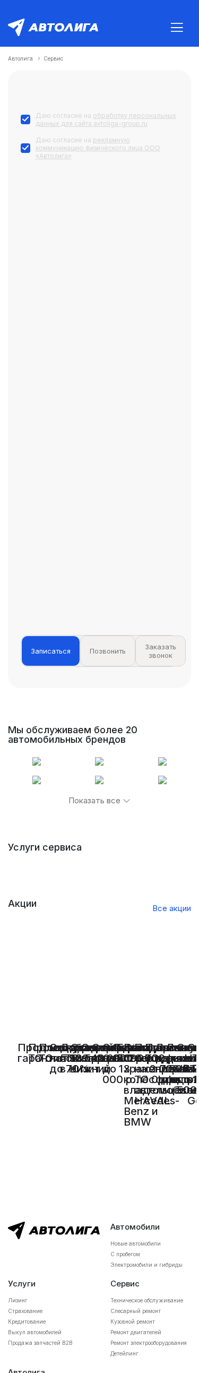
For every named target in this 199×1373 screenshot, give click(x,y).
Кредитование (27, 1321)
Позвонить (108, 651)
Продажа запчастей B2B (40, 1343)
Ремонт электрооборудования (148, 1343)
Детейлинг (124, 1353)
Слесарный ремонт (135, 1311)
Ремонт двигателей (135, 1332)
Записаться (51, 651)
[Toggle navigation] (176, 28)
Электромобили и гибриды (146, 1265)
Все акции (171, 908)
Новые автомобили (135, 1243)
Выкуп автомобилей (35, 1332)
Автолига (20, 58)
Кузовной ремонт (132, 1321)
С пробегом (125, 1254)
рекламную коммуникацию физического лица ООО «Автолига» (98, 148)
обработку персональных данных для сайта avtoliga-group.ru (106, 119)
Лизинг (18, 1300)
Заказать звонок (160, 650)
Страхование (25, 1311)
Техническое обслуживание (146, 1300)
